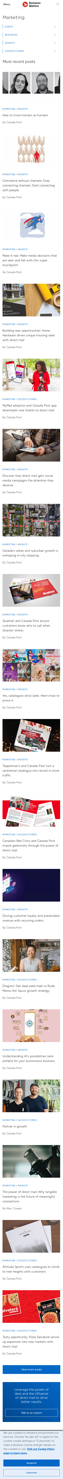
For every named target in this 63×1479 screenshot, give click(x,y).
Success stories (27, 399)
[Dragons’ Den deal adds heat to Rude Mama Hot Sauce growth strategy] (31, 956)
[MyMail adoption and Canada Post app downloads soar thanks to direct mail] (31, 376)
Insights (23, 109)
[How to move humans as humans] (31, 86)
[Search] (58, 4)
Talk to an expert (31, 1412)
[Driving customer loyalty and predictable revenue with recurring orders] (31, 886)
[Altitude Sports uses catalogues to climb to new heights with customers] (31, 1237)
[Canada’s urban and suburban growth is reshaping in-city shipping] (31, 521)
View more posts (31, 1369)
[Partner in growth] (31, 1097)
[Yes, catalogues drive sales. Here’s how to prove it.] (31, 666)
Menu (6, 4)
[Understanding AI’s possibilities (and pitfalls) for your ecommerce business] (31, 1027)
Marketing (9, 109)
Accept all (31, 1463)
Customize (31, 1472)
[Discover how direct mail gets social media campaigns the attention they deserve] (31, 446)
